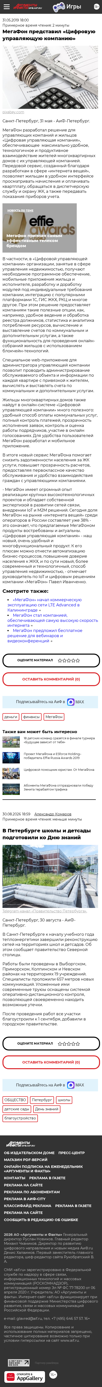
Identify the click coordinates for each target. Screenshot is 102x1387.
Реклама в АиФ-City (24, 1199)
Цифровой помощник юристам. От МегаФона (59, 770)
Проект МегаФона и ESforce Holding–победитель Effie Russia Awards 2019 (52, 756)
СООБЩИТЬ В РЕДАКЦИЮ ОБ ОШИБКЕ (41, 1220)
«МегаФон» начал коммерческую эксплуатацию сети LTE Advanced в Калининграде (44, 605)
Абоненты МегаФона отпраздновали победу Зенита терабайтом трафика (58, 787)
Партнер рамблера (46, 1362)
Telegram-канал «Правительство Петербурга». (44, 911)
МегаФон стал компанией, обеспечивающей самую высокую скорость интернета (52, 620)
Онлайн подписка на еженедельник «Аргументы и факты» (43, 1168)
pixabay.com (13, 112)
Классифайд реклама (27, 1206)
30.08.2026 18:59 (16, 814)
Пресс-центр (71, 1153)
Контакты (14, 1178)
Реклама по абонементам (32, 1192)
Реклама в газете (47, 1178)
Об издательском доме (29, 1153)
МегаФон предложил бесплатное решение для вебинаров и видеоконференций (44, 635)
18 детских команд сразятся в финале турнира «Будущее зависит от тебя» (59, 740)
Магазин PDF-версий (26, 1160)
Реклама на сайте (23, 1185)
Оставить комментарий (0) (51, 679)
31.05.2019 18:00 (15, 20)
